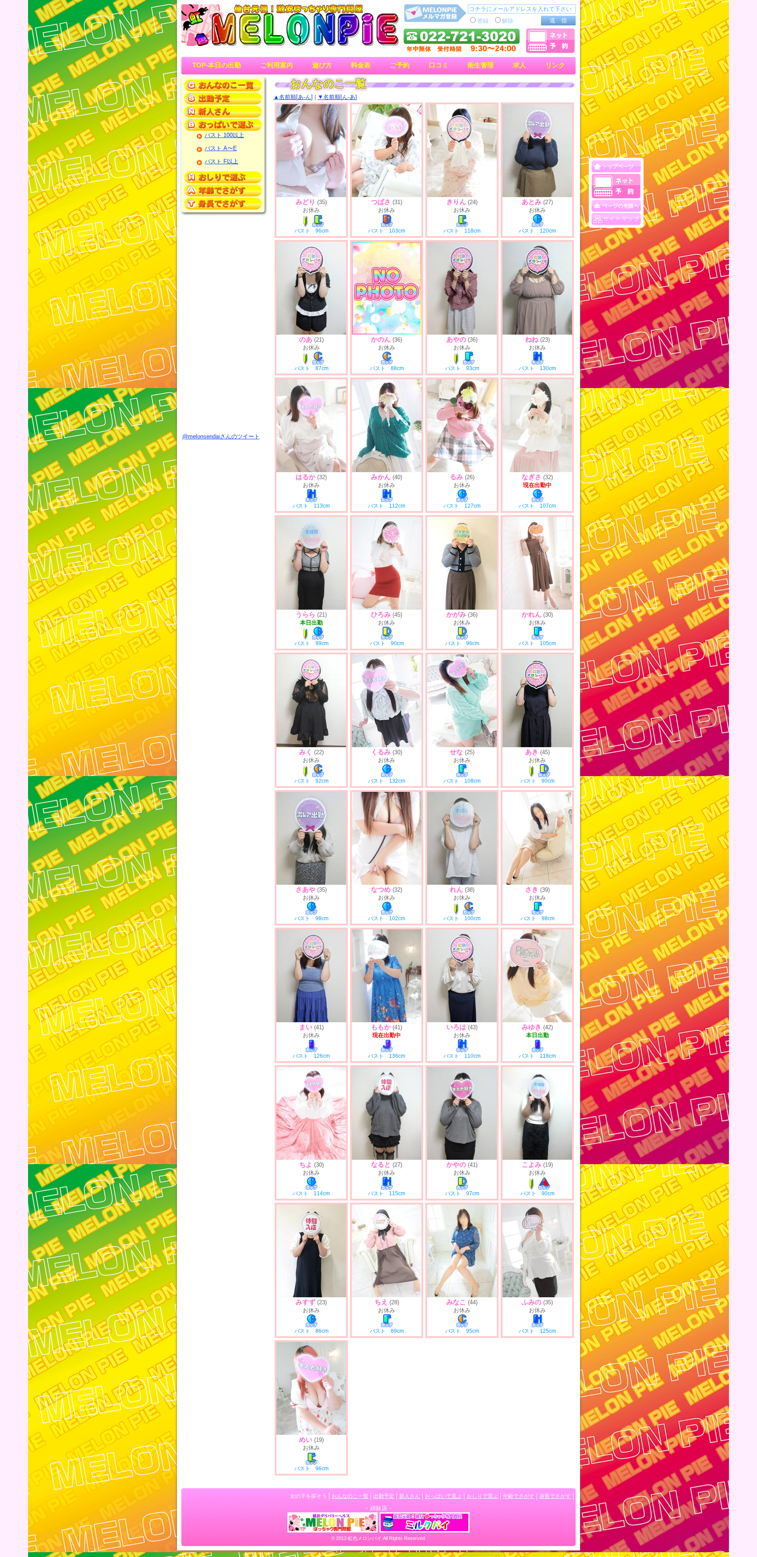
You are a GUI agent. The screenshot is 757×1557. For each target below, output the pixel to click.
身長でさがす (555, 1496)
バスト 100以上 (224, 135)
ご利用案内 (276, 65)
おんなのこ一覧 (350, 1496)
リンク (555, 65)
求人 (519, 65)
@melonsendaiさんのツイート (221, 436)
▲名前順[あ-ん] (293, 97)
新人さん (409, 1496)
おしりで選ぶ (482, 1496)
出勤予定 (383, 1496)
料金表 (361, 65)
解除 (507, 21)
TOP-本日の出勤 (216, 65)
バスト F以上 (221, 161)
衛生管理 (480, 65)
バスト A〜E (221, 148)
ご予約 (400, 65)
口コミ (439, 65)
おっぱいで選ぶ (443, 1496)
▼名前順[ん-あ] (337, 97)
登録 (482, 21)
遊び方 (322, 65)
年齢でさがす (518, 1496)
